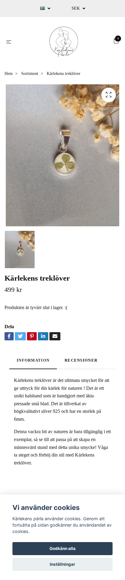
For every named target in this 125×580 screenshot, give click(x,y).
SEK (76, 8)
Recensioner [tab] (81, 360)
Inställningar (62, 564)
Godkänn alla (62, 548)
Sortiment (29, 73)
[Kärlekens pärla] (63, 42)
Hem (9, 73)
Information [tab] (33, 360)
